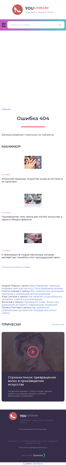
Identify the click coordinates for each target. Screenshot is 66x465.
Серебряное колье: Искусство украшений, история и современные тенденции (30, 303)
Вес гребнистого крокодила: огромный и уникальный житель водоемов (33, 292)
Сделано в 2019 (26, 455)
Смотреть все (58, 324)
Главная (6, 109)
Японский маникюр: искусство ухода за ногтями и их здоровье (32, 180)
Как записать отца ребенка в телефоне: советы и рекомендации (32, 298)
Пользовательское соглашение (33, 429)
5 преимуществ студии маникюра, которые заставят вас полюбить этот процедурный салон (31, 256)
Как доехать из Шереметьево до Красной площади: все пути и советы (29, 310)
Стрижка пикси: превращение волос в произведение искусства (32, 381)
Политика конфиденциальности (33, 447)
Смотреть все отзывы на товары (16, 267)
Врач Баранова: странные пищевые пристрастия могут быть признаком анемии (32, 287)
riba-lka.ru (38, 463)
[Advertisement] (33, 65)
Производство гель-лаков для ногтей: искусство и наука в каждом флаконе (32, 218)
